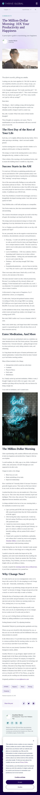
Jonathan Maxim (13, 40)
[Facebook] (24, 703)
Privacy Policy (24, 762)
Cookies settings (20, 777)
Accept (20, 782)
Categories (6, 9)
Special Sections (25, 9)
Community (7, 16)
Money (22, 686)
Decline (20, 787)
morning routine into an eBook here (26, 567)
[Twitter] (29, 703)
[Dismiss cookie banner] (33, 741)
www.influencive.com (22, 679)
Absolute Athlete (11, 541)
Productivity (6, 691)
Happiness (14, 686)
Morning (30, 686)
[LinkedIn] (33, 703)
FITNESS (6, 686)
